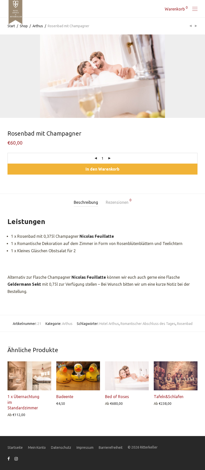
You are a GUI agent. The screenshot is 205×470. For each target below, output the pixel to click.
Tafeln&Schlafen (169, 396)
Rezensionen (119, 201)
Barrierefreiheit (110, 448)
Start (11, 26)
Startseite (15, 448)
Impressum (85, 448)
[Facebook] (9, 459)
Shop (24, 26)
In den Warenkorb (103, 169)
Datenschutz (61, 448)
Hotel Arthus (109, 324)
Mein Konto (37, 448)
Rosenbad (184, 324)
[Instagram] (16, 459)
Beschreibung (86, 202)
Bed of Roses (117, 396)
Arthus (37, 26)
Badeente (64, 396)
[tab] (86, 202)
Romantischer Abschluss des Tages (148, 324)
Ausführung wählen (20, 415)
